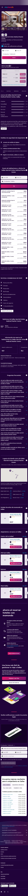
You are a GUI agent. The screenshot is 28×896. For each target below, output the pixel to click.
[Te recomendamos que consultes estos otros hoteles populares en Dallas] (26, 508)
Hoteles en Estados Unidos (5, 841)
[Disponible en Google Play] (4, 886)
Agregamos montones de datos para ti (11, 832)
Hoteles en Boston (7, 813)
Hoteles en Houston (7, 811)
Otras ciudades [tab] (6, 784)
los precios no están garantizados (8, 826)
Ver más (24, 536)
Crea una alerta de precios (12, 645)
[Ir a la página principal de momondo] (9, 7)
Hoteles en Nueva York (8, 794)
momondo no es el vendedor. (9, 830)
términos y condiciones (22, 765)
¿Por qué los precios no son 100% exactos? (12, 835)
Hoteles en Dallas (23, 841)
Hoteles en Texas (15, 841)
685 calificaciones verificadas (15, 46)
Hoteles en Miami (6, 796)
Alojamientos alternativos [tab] (18, 784)
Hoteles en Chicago (7, 805)
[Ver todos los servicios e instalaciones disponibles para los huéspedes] (26, 278)
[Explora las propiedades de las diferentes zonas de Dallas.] (26, 532)
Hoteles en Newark (7, 807)
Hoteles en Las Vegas (7, 802)
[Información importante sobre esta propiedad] (26, 339)
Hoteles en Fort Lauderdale (8, 809)
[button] (2, 7)
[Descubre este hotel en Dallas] (26, 96)
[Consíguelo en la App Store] (12, 886)
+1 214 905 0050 (5, 44)
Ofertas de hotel (7, 840)
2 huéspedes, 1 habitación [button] (9, 54)
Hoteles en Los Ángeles (8, 800)
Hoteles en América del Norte (17, 840)
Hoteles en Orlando (7, 798)
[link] (16, 547)
